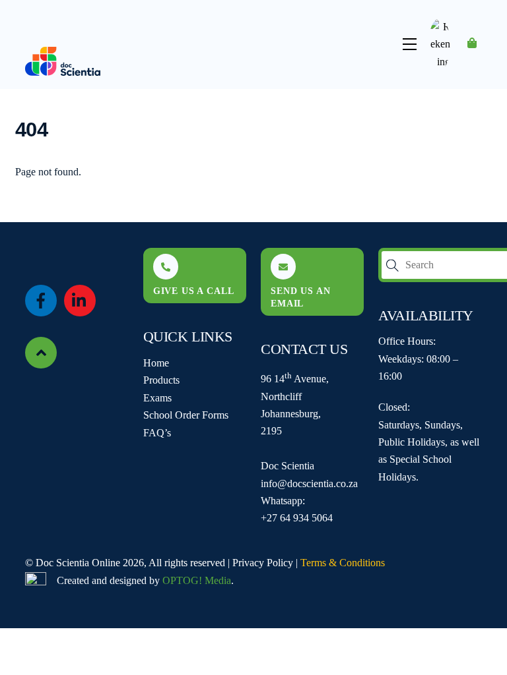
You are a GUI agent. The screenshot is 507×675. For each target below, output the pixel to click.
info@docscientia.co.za (309, 483)
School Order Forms (185, 415)
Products (161, 380)
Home (156, 362)
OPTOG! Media (196, 580)
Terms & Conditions (342, 562)
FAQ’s (157, 432)
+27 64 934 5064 (297, 517)
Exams (157, 397)
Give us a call (193, 290)
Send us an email (300, 296)
